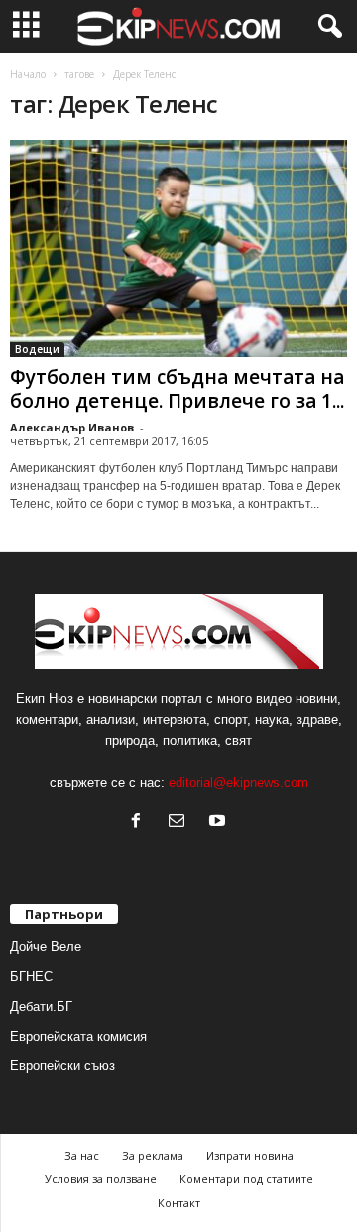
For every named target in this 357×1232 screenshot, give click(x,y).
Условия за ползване (101, 1178)
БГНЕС (31, 976)
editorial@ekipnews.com (238, 782)
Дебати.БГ (41, 1006)
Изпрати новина (250, 1155)
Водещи (37, 349)
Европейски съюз (62, 1065)
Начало (28, 74)
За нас (81, 1155)
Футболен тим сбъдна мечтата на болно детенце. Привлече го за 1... (177, 389)
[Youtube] (219, 822)
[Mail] (181, 822)
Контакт (179, 1202)
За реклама (152, 1155)
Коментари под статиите (246, 1178)
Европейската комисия (78, 1036)
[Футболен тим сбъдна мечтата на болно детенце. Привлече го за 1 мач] (178, 248)
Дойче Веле (45, 946)
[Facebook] (140, 822)
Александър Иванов (72, 427)
